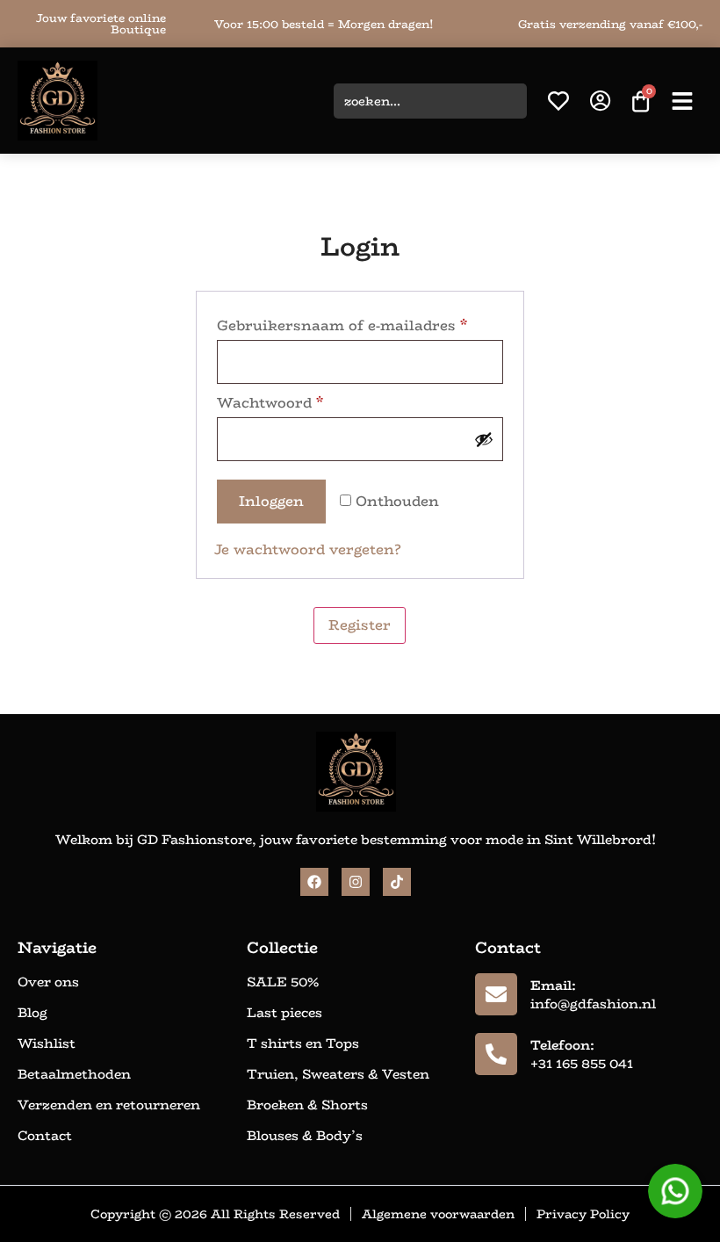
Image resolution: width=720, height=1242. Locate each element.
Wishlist (47, 1043)
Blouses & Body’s (305, 1136)
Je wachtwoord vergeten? (307, 549)
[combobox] (430, 101)
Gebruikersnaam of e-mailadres (342, 325)
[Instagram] (356, 882)
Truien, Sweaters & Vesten (338, 1074)
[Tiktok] (397, 882)
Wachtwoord (270, 403)
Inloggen (271, 501)
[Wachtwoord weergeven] (483, 439)
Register (359, 625)
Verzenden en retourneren (109, 1105)
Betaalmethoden (74, 1074)
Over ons (48, 982)
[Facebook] (314, 882)
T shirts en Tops (303, 1043)
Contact (45, 1136)
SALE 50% (283, 982)
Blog (32, 1013)
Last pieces (284, 1013)
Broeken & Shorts (307, 1105)
